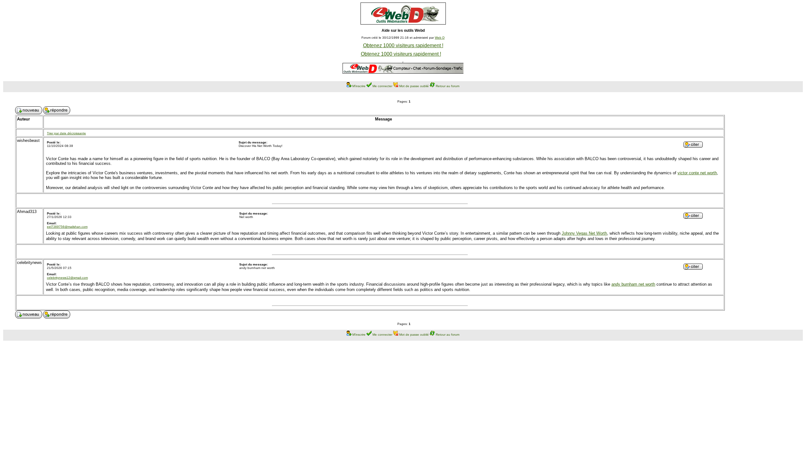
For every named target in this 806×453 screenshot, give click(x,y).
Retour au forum (447, 86)
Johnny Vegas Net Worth (584, 233)
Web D (440, 37)
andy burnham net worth (633, 284)
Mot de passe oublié (414, 86)
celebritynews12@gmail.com (67, 277)
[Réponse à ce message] (693, 145)
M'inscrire (359, 86)
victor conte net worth (697, 173)
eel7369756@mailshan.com (67, 226)
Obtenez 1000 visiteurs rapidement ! (403, 45)
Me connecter (382, 86)
